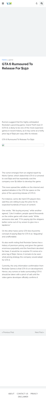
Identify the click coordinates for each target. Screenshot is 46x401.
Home (4, 60)
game (10, 60)
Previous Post (8, 332)
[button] (3, 3)
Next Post (39, 332)
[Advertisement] (23, 31)
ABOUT (11, 394)
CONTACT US (22, 394)
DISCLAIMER (23, 397)
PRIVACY (34, 394)
